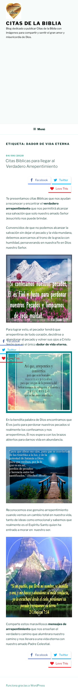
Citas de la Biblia (34, 23)
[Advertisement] (39, 80)
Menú (41, 129)
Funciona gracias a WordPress (25, 685)
